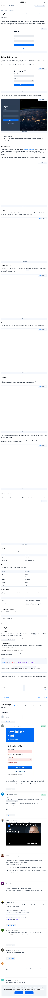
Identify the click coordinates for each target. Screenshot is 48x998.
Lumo (40, 28)
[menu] (1, 2)
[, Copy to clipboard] (45, 659)
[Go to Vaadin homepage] (24, 2)
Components (7, 10)
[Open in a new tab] (46, 29)
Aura (43, 28)
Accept (29, 992)
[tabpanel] (24, 662)
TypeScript (30, 13)
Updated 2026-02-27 (4, 697)
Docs (4, 5)
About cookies (40, 989)
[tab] (3, 659)
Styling (3, 688)
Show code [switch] (24, 52)
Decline (19, 992)
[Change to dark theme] (46, 5)
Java (34, 13)
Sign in (45, 2)
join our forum (17, 705)
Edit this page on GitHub (42, 697)
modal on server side (29, 149)
